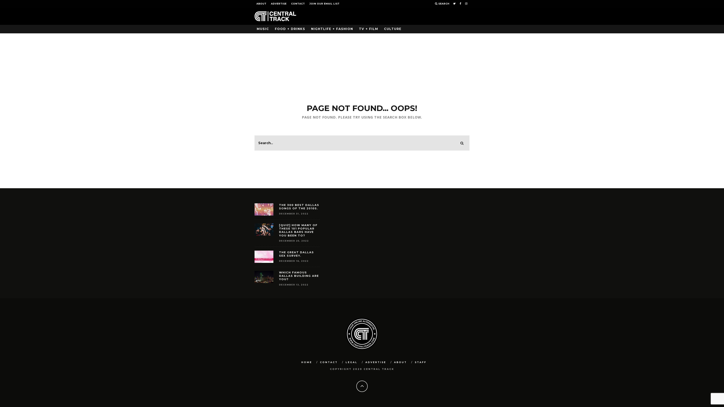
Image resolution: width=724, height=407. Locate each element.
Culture (392, 29)
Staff (420, 362)
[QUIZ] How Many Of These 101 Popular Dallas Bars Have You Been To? (298, 230)
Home (306, 362)
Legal (351, 362)
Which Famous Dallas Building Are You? (299, 276)
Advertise (279, 3)
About (261, 3)
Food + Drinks (290, 29)
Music (263, 29)
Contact (298, 3)
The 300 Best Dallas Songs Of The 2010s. (299, 206)
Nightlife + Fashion (332, 29)
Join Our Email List (324, 3)
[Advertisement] (362, 61)
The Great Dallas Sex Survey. (296, 254)
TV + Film (368, 29)
